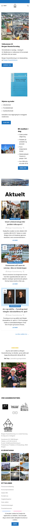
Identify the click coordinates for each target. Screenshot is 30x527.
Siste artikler (5, 502)
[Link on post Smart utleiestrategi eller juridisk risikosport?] (15, 210)
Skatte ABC (4, 493)
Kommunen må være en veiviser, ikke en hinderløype (15, 267)
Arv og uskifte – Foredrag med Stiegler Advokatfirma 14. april (15, 310)
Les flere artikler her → (22, 334)
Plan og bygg (17, 262)
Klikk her (6, 122)
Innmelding (23, 168)
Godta (15, 524)
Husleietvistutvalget (7, 505)
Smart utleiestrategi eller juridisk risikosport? (15, 223)
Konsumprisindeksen (7, 489)
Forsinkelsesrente (6, 508)
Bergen (12, 218)
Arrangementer (15, 306)
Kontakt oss (7, 65)
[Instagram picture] (5, 457)
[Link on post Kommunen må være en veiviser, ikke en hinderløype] (15, 253)
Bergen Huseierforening (15, 228)
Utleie (18, 218)
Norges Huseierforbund (10, 60)
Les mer (15, 240)
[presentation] (13, 412)
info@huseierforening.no (13, 443)
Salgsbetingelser (6, 499)
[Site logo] (15, 5)
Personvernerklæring (7, 486)
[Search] (28, 5)
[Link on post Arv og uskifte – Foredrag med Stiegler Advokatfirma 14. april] (15, 297)
